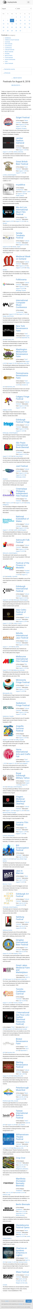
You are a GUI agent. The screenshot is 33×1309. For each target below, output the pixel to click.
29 (12, 30)
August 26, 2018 (20, 475)
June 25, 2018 (23, 1165)
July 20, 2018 (22, 926)
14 (7, 24)
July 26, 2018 (22, 903)
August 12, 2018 (7, 151)
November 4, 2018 (20, 1192)
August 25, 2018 (20, 1099)
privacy (21, 1304)
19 (29, 24)
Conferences (8, 47)
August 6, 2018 (10, 221)
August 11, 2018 (20, 173)
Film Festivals (8, 43)
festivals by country (9, 69)
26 (29, 27)
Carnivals (7, 42)
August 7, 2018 (23, 149)
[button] (28, 2)
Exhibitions (8, 38)
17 (20, 24)
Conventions (8, 45)
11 (25, 20)
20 (3, 27)
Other (13, 1027)
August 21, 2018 (12, 763)
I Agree (29, 1301)
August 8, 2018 (23, 124)
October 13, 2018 (12, 1262)
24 (20, 27)
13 (3, 24)
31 (20, 30)
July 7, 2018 (22, 1074)
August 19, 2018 (12, 363)
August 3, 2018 (23, 406)
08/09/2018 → (16, 85)
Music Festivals (9, 51)
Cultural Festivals (9, 49)
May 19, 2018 (22, 1234)
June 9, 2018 (22, 1211)
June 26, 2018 (23, 1146)
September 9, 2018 (21, 1213)
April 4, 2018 (22, 1279)
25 (25, 27)
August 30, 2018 (20, 928)
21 (7, 27)
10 (20, 20)
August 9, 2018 (21, 193)
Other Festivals (9, 63)
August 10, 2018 (23, 314)
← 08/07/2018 (16, 78)
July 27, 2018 (22, 880)
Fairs (6, 61)
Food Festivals (9, 57)
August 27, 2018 (20, 431)
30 (16, 30)
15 (12, 24)
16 (16, 24)
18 (25, 24)
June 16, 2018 (9, 1192)
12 (29, 20)
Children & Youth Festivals (12, 40)
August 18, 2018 (20, 288)
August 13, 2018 (11, 1124)
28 (7, 30)
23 (16, 27)
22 (12, 27)
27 (3, 30)
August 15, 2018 (20, 126)
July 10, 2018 (22, 1000)
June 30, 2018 (23, 1097)
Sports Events (8, 55)
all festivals (7, 73)
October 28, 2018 (20, 1281)
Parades (7, 53)
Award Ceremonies (10, 59)
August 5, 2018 (23, 266)
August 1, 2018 (10, 810)
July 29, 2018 (22, 857)
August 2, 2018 (23, 645)
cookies (7, 1301)
